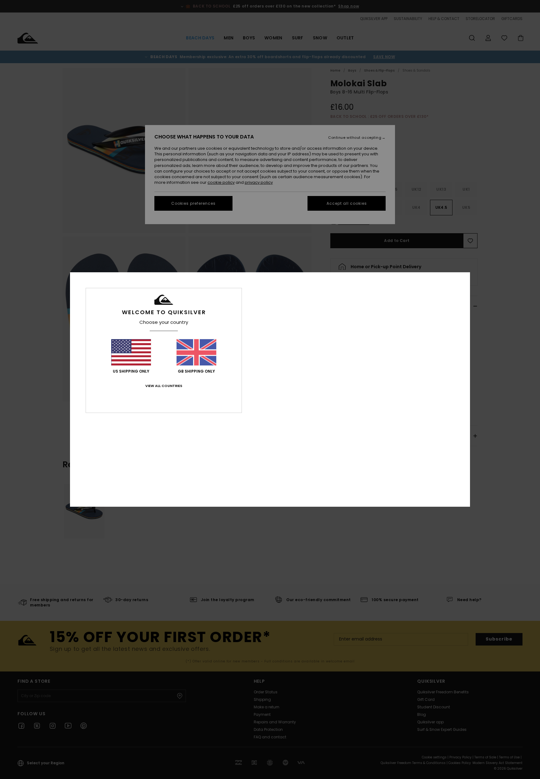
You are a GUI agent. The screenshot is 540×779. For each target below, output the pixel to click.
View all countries (163, 385)
